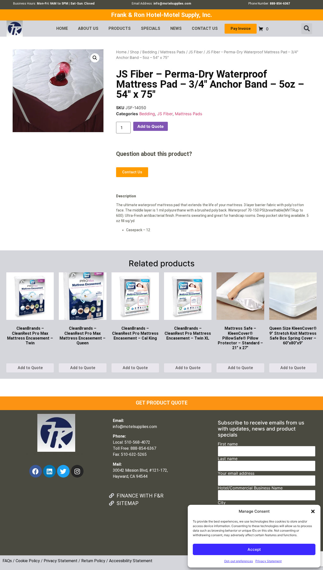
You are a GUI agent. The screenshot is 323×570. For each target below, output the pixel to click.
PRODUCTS (120, 28)
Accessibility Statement (130, 560)
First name (228, 444)
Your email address (236, 473)
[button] (312, 511)
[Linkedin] (49, 471)
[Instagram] (77, 471)
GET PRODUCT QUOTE (161, 403)
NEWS (176, 28)
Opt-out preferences (238, 561)
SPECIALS (150, 28)
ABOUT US (88, 28)
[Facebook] (35, 471)
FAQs (7, 560)
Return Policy (93, 560)
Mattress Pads (172, 52)
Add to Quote (150, 126)
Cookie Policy (28, 560)
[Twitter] (63, 471)
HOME (62, 28)
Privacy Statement (268, 561)
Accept (254, 549)
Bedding (149, 52)
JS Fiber (196, 52)
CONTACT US (205, 28)
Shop (134, 52)
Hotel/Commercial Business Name (250, 488)
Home (121, 52)
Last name (227, 459)
